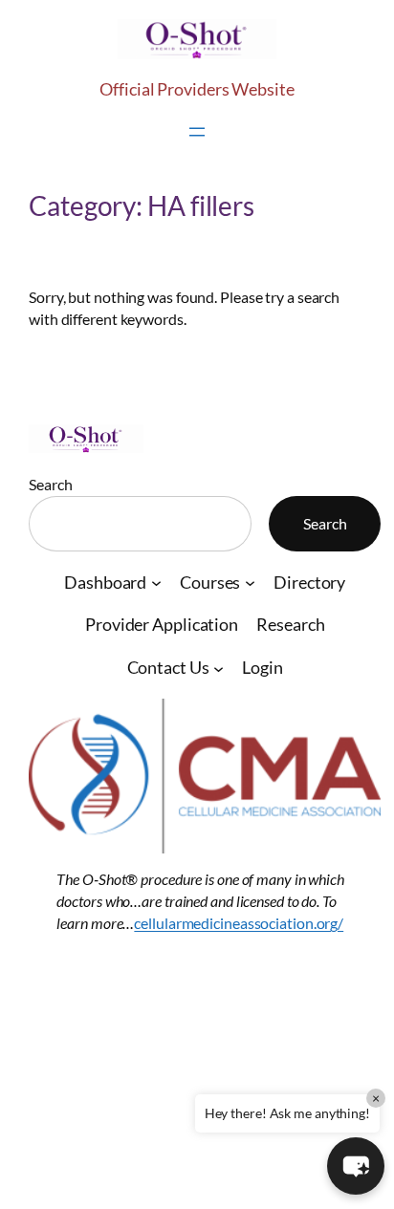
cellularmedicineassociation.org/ (238, 923)
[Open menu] (197, 131)
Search (50, 484)
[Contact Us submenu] (218, 668)
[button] (355, 1166)
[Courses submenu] (250, 582)
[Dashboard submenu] (156, 582)
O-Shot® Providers (139, 982)
